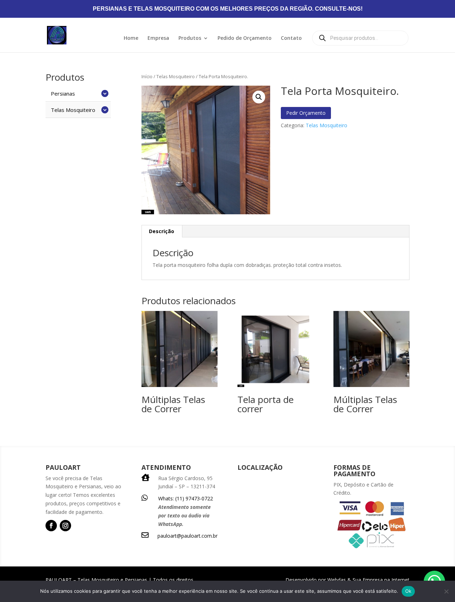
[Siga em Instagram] (65, 525)
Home (131, 38)
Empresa (158, 38)
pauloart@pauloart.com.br (187, 535)
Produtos (189, 38)
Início (146, 76)
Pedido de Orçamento (245, 38)
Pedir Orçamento (306, 112)
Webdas (336, 579)
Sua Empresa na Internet (381, 579)
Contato (291, 38)
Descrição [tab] (161, 231)
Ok (408, 591)
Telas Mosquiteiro (175, 76)
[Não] (446, 591)
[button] (258, 97)
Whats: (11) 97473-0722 (185, 498)
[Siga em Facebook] (51, 525)
